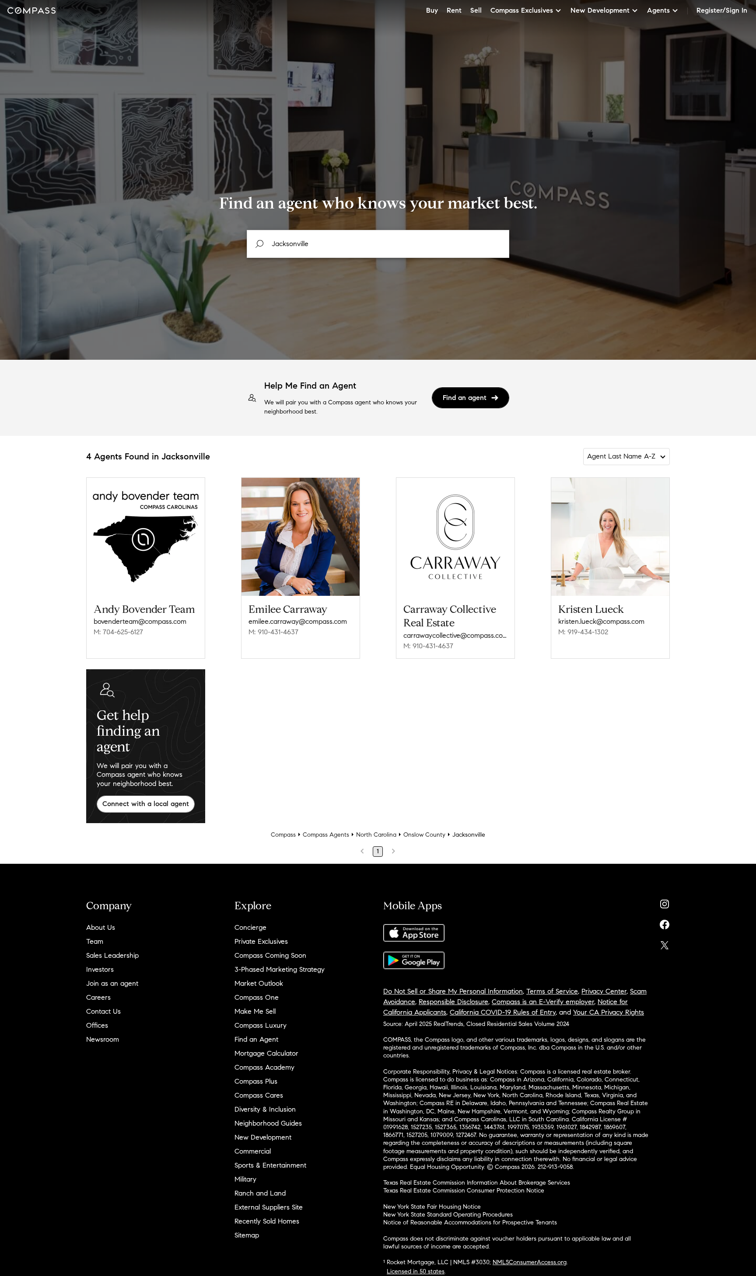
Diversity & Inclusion (265, 1109)
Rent (454, 10)
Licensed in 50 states (415, 1271)
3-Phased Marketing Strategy (279, 969)
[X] (664, 943)
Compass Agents (326, 834)
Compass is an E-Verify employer (543, 1002)
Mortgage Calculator (266, 1053)
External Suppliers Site (268, 1207)
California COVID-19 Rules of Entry (503, 1012)
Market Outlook (258, 983)
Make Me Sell (255, 1011)
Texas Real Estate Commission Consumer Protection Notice (463, 1190)
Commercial (252, 1151)
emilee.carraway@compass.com (297, 621)
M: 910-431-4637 (273, 632)
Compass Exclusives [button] (521, 10)
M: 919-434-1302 (583, 632)
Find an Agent (256, 1039)
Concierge (250, 927)
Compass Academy (264, 1067)
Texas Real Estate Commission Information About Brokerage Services (476, 1182)
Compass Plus (255, 1081)
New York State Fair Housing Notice (432, 1206)
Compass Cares (258, 1095)
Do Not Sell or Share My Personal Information (453, 991)
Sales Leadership (112, 955)
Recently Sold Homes (266, 1221)
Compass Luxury (260, 1025)
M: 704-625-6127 (118, 632)
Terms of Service (552, 991)
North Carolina (376, 834)
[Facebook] (664, 922)
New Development (262, 1137)
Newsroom (102, 1039)
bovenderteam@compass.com (140, 621)
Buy (432, 10)
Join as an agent (112, 983)
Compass (283, 834)
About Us (100, 927)
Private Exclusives (261, 941)
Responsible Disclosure (453, 1002)
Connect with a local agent (145, 804)
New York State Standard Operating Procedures (448, 1214)
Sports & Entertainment (270, 1165)
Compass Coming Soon (270, 955)
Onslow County (424, 834)
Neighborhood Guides (268, 1123)
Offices (97, 1025)
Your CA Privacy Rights (608, 1012)
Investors (100, 969)
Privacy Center (603, 991)
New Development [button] (600, 10)
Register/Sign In (721, 10)
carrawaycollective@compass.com (455, 635)
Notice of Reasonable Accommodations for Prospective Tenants (470, 1222)
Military (245, 1179)
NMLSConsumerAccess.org (530, 1262)
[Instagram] (664, 902)
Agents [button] (658, 10)
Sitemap (246, 1235)
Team (94, 941)
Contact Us (103, 1011)
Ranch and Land (260, 1193)
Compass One (256, 997)
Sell (476, 10)
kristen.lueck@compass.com (601, 621)
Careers (98, 997)
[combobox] (378, 244)
